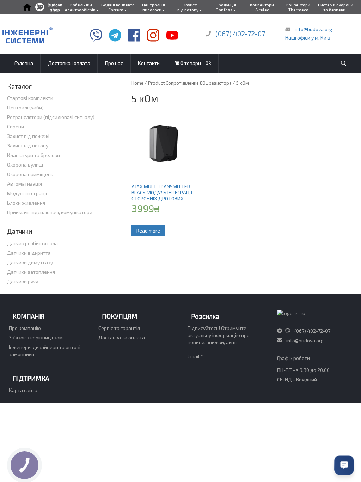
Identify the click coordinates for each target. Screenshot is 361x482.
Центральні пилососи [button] (153, 7)
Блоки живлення (26, 203)
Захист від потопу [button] (187, 7)
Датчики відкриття (28, 253)
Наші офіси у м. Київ (307, 38)
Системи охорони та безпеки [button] (335, 7)
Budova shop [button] (55, 7)
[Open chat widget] (344, 465)
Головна (23, 63)
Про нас (114, 63)
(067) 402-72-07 (240, 33)
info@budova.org (313, 29)
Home (137, 83)
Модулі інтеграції (27, 193)
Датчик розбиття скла (32, 243)
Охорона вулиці (25, 165)
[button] (27, 7)
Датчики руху (22, 281)
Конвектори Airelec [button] (262, 7)
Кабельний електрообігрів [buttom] (80, 7)
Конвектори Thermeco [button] (298, 7)
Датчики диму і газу (30, 262)
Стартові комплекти (30, 98)
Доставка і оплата (69, 63)
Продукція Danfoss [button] (226, 7)
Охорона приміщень (30, 174)
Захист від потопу (27, 146)
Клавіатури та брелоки (33, 155)
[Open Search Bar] (343, 63)
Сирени (15, 126)
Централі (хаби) (25, 107)
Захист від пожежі (28, 136)
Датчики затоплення (31, 272)
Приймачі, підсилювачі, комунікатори (49, 212)
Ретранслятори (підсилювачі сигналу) (50, 117)
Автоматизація (24, 184)
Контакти (149, 63)
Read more (148, 231)
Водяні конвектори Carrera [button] (118, 7)
